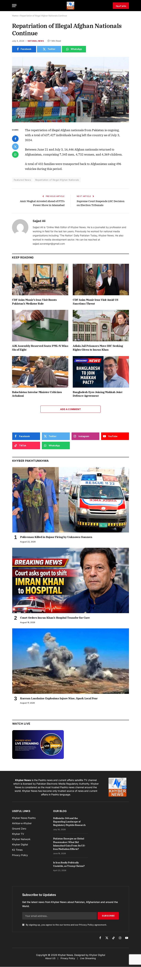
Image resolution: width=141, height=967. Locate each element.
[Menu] (14, 5)
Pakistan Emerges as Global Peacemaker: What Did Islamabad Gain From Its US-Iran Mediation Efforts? (69, 843)
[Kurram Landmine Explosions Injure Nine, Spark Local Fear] (70, 661)
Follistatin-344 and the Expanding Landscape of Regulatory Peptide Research (69, 822)
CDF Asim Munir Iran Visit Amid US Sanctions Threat (95, 301)
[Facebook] (15, 138)
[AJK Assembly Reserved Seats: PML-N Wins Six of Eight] (40, 325)
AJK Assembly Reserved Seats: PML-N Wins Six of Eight (40, 347)
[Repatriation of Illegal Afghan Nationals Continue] (70, 89)
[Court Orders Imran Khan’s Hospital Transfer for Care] (70, 580)
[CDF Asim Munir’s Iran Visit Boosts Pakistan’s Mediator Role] (40, 279)
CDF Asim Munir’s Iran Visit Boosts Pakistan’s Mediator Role (34, 301)
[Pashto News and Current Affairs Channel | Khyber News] (70, 5)
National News (36, 41)
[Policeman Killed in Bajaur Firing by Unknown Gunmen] (70, 499)
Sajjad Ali (39, 221)
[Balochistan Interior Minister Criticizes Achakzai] (40, 372)
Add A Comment (70, 409)
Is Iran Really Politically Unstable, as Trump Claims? (69, 864)
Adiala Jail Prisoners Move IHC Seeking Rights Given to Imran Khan (98, 347)
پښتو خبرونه (121, 5)
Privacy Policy (86, 924)
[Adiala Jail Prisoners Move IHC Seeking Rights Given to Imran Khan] (101, 325)
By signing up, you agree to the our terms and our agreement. (66, 924)
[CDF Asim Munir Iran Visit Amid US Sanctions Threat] (101, 279)
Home (15, 15)
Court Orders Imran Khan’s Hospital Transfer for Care (55, 617)
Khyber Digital (97, 954)
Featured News (22, 179)
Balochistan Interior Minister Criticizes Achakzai (37, 394)
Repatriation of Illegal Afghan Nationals (57, 179)
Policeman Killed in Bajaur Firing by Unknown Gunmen (56, 537)
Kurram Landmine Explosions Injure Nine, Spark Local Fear (59, 698)
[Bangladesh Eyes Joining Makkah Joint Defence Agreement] (101, 372)
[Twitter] (15, 146)
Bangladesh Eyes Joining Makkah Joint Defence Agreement (97, 394)
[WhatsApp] (15, 154)
